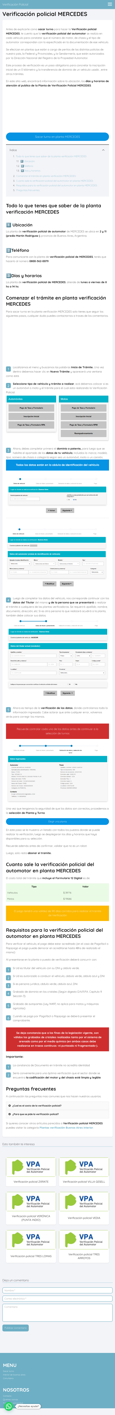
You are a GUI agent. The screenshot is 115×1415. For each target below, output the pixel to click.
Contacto (7, 1396)
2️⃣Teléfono (27, 165)
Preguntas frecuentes (28, 190)
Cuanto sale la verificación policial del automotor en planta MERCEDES (54, 180)
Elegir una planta (57, 821)
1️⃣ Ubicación (27, 161)
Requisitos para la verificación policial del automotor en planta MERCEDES (56, 185)
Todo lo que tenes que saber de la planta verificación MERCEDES (51, 156)
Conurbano (8, 1378)
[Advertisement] (57, 112)
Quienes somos (10, 1399)
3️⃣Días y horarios (30, 170)
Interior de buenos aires (14, 1374)
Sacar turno (8, 1371)
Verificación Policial (15, 4)
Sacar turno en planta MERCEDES (57, 137)
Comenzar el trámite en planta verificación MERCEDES (46, 175)
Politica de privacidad (13, 1403)
